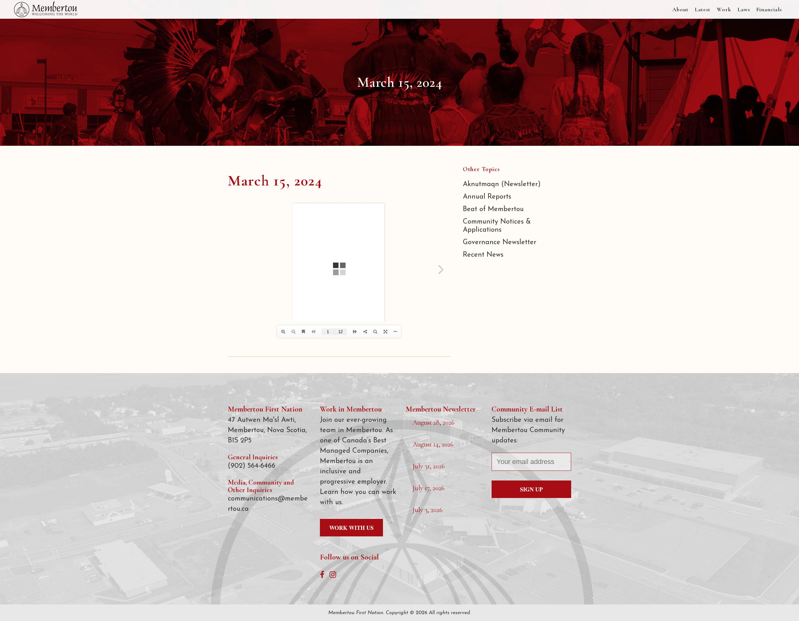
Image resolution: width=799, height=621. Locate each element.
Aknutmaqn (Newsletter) (502, 184)
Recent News (483, 255)
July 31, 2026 (429, 466)
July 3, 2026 (428, 510)
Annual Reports (487, 196)
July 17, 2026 (428, 488)
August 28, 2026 (433, 422)
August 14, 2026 (433, 444)
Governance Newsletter (499, 242)
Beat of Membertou (493, 209)
